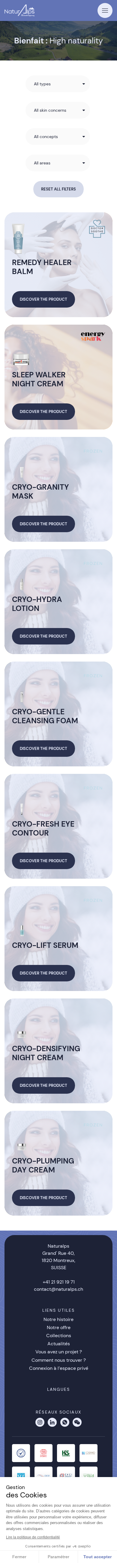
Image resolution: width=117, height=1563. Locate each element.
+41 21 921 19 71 (59, 1282)
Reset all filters (58, 189)
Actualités (58, 1343)
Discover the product (43, 299)
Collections (58, 1335)
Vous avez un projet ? (58, 1352)
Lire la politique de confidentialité (33, 1537)
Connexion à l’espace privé (58, 1368)
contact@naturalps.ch (58, 1289)
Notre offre (58, 1327)
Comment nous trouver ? (59, 1360)
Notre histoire (59, 1319)
